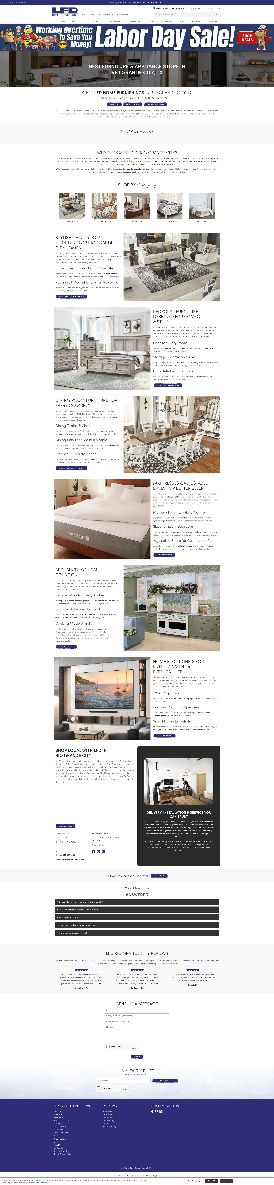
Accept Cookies (226, 1181)
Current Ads (156, 2)
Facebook (158, 876)
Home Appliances (115, 21)
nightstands (200, 362)
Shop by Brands (61, 1151)
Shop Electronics (164, 735)
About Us (196, 21)
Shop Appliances (123, 14)
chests (187, 362)
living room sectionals (154, 161)
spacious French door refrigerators (75, 600)
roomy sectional (112, 273)
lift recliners (96, 287)
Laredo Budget (109, 1120)
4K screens (178, 698)
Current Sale (136, 21)
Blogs (182, 21)
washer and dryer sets (91, 614)
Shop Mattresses (105, 14)
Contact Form (132, 104)
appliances (198, 161)
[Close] (270, 1181)
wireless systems (160, 715)
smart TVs (212, 161)
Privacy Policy (131, 1176)
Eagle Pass (107, 1114)
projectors (192, 698)
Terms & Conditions (120, 1176)
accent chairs (81, 290)
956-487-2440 (69, 855)
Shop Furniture (87, 14)
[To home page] (65, 11)
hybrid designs (159, 520)
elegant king (170, 348)
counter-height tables (64, 434)
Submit (137, 1057)
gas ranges (97, 628)
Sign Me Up (165, 1081)
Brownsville (107, 1111)
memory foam (183, 517)
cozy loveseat (79, 273)
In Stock (169, 21)
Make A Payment (128, 2)
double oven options (64, 631)
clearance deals (129, 172)
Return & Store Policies (63, 1154)
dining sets (110, 445)
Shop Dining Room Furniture (71, 468)
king (160, 532)
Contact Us (212, 21)
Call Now (114, 104)
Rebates (143, 2)
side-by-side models (109, 600)
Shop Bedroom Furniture (168, 385)
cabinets (91, 459)
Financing (112, 2)
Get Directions (65, 826)
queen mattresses (174, 532)
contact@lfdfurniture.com (73, 859)
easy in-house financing (137, 169)
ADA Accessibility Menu (153, 1176)
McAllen (106, 1123)
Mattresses (77, 21)
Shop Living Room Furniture (71, 297)
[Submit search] (216, 14)
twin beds (209, 348)
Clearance (153, 21)
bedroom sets (202, 376)
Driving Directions (155, 104)
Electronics (95, 21)
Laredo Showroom (111, 1117)
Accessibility (140, 1176)
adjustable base (185, 546)
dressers (180, 362)
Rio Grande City (109, 1126)
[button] (13, 2)
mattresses (187, 161)
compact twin (207, 532)
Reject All (211, 1181)
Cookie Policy (44, 1183)
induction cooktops (83, 628)
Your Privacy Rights (195, 1181)
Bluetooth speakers (202, 712)
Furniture (61, 21)
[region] (137, 1181)
